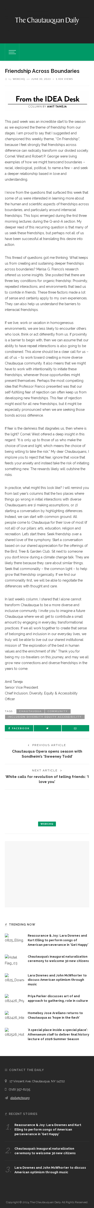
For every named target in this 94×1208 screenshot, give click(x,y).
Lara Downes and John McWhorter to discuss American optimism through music (57, 980)
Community (58, 711)
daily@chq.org (20, 1098)
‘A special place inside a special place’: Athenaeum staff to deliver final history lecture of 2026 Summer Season (58, 1034)
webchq (19, 78)
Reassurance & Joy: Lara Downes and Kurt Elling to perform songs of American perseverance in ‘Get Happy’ (58, 940)
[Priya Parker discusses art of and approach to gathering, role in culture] (14, 999)
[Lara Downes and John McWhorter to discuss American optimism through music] (14, 978)
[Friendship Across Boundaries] (47, 101)
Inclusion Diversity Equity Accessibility (45, 716)
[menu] (11, 52)
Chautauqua (30, 711)
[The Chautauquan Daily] (47, 20)
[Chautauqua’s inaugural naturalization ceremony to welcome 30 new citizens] (14, 960)
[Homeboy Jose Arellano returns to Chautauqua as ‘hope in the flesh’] (14, 1015)
